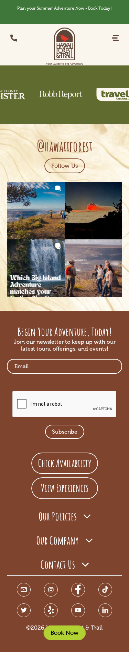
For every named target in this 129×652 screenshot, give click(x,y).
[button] (115, 38)
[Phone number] (13, 38)
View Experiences (64, 488)
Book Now (64, 632)
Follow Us (64, 165)
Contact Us (58, 564)
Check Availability (64, 463)
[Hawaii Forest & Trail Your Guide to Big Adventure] (64, 46)
